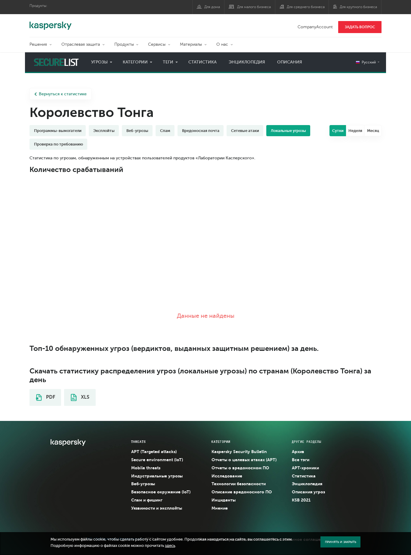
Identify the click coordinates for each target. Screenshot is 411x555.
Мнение (220, 508)
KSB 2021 (301, 500)
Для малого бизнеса (254, 7)
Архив (298, 451)
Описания (289, 62)
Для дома (212, 7)
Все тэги (300, 459)
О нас (222, 44)
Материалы (191, 44)
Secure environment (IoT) (157, 459)
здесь (170, 546)
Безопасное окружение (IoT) (160, 491)
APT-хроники (305, 467)
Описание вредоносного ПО (242, 491)
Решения (38, 44)
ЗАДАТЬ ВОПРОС (360, 27)
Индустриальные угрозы (157, 476)
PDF (50, 397)
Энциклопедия (247, 62)
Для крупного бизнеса (358, 7)
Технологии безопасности (239, 483)
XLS (84, 397)
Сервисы (156, 44)
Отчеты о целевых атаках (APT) (244, 459)
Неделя (355, 130)
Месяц (373, 130)
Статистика (202, 62)
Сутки (338, 130)
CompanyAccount (315, 27)
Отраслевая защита (80, 44)
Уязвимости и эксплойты (156, 508)
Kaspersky (50, 22)
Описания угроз (308, 491)
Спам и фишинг (146, 500)
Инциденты (224, 500)
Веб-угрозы (143, 483)
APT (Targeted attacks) (154, 451)
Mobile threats (145, 467)
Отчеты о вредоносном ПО (240, 467)
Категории (135, 62)
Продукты (124, 44)
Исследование (227, 476)
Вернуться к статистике (63, 94)
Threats (138, 441)
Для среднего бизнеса (306, 7)
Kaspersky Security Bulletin (239, 451)
